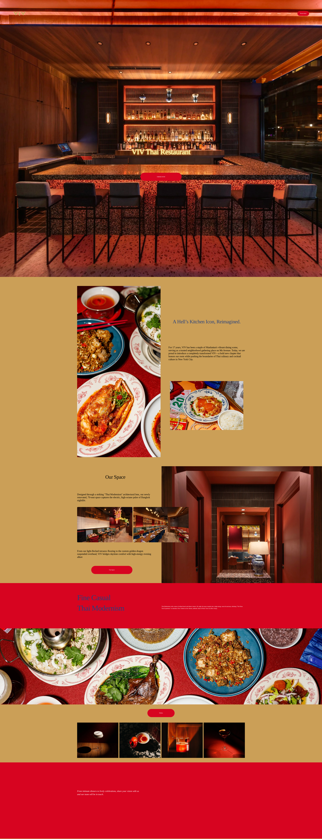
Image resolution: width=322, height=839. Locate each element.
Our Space (112, 570)
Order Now (236, 13)
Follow (161, 713)
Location (268, 13)
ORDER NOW (161, 176)
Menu (278, 13)
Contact (289, 13)
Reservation (303, 13)
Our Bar (257, 13)
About (247, 13)
